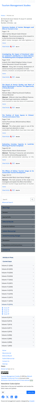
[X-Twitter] (7, 397)
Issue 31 (6, 312)
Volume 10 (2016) (7, 304)
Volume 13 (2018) (7, 294)
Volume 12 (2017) (7, 297)
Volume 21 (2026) (7, 265)
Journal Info (7, 217)
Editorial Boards (8, 222)
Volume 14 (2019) (7, 290)
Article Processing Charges (11, 236)
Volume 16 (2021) (7, 283)
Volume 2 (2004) (7, 342)
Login (17, 1)
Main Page (6, 208)
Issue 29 (6, 308)
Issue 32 (6, 310)
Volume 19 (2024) (7, 273)
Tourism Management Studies (10, 376)
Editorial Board (7, 356)
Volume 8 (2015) (7, 317)
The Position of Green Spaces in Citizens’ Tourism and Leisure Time (18, 116)
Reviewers (6, 240)
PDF (15, 46)
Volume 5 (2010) (7, 331)
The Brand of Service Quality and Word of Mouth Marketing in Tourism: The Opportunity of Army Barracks (18, 86)
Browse (5, 212)
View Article (6, 46)
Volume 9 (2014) (7, 321)
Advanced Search (7, 202)
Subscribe (31, 392)
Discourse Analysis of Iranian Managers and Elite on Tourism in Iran (18, 28)
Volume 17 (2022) (7, 280)
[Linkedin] (12, 397)
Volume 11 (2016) (7, 301)
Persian (32, 1)
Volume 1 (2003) (7, 346)
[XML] (14, 21)
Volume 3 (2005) (7, 339)
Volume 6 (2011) (7, 328)
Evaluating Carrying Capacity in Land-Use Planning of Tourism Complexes (18, 145)
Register (23, 1)
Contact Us (6, 250)
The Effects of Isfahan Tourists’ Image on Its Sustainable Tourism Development (18, 171)
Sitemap (5, 364)
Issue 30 (6, 314)
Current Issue (7, 261)
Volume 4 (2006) (7, 335)
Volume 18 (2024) (7, 276)
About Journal (6, 353)
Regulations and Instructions (12, 245)
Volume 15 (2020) (7, 287)
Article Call (4, 369)
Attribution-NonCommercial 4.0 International (15, 380)
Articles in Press (8, 257)
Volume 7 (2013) (7, 324)
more (4, 43)
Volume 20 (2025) (7, 269)
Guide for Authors (9, 226)
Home (3, 15)
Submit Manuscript (9, 231)
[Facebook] (3, 397)
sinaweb (31, 401)
